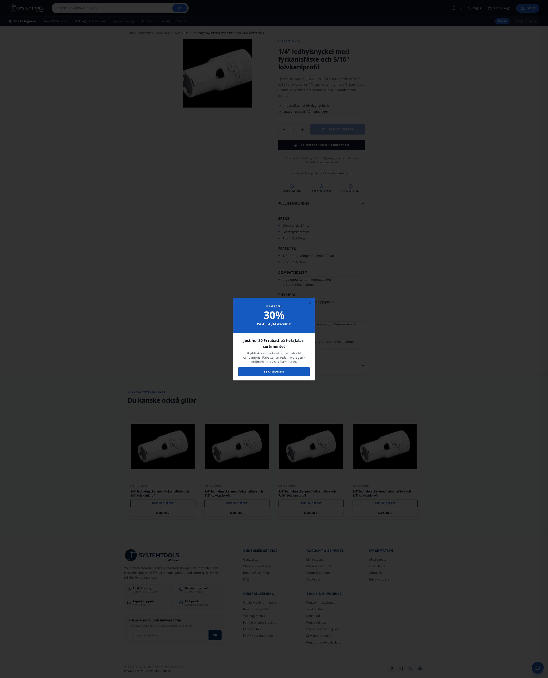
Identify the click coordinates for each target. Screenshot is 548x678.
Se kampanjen (274, 371)
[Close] (309, 303)
